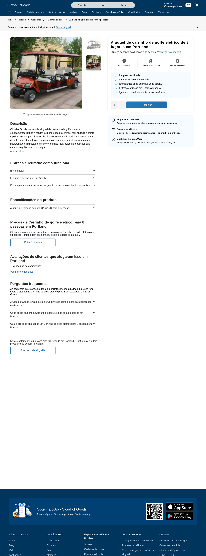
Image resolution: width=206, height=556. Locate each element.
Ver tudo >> (163, 12)
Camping (149, 12)
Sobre (12, 540)
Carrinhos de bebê (94, 554)
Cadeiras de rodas (94, 549)
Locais (103, 5)
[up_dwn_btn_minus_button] (122, 107)
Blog (11, 545)
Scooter (18, 12)
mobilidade (36, 20)
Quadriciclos (134, 12)
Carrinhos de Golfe (114, 12)
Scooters (89, 544)
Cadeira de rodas (35, 12)
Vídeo (12, 550)
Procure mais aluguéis (33, 350)
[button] (15, 75)
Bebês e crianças (56, 12)
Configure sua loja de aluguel (137, 540)
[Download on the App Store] (179, 507)
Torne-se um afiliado (133, 545)
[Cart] (196, 5)
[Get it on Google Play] (179, 516)
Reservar (147, 105)
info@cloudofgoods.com (172, 550)
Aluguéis (82, 5)
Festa (84, 12)
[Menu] (9, 12)
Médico (73, 12)
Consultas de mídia (169, 545)
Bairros (50, 550)
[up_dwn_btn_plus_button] (122, 103)
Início (10, 20)
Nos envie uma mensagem (173, 540)
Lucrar (124, 5)
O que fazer (53, 540)
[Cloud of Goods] (19, 5)
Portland (22, 20)
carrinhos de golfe (55, 20)
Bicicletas (96, 12)
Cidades (51, 545)
